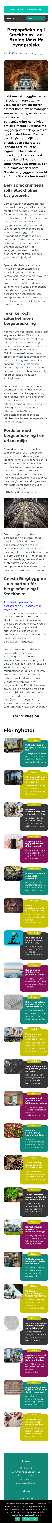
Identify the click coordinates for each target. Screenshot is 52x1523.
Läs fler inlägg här (26, 716)
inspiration (39, 54)
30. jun (34, 1254)
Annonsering (26, 1498)
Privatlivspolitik (30, 1519)
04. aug (34, 932)
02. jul (34, 1189)
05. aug (34, 900)
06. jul (34, 1125)
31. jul (34, 1029)
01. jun (34, 1414)
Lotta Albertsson (26, 53)
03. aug (34, 965)
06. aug (34, 868)
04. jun (34, 1350)
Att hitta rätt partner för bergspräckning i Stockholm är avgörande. (22, 606)
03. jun (34, 1382)
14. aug (34, 740)
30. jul (34, 1093)
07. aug (34, 836)
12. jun (34, 1318)
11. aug (34, 772)
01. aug (34, 997)
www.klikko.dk (28, 1483)
